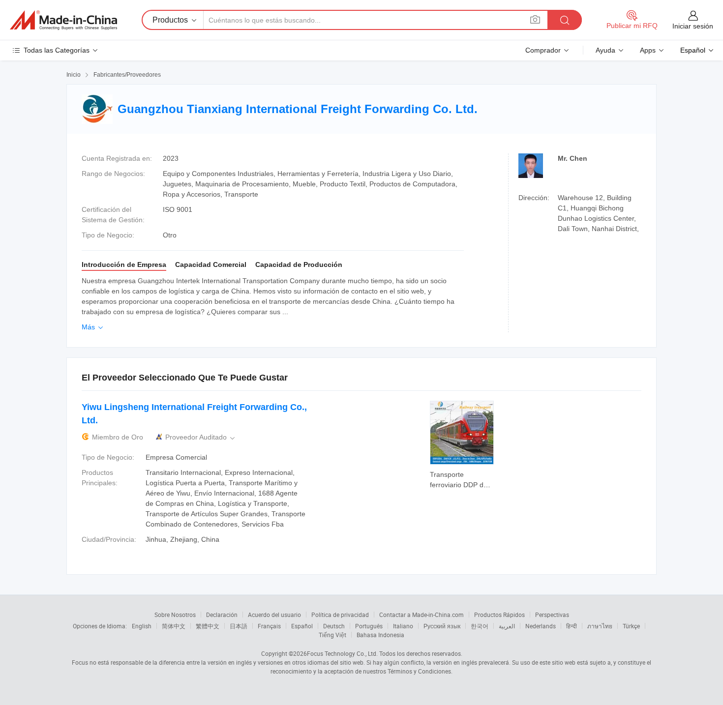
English (141, 626)
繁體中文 (207, 626)
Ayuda (605, 50)
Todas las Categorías (57, 50)
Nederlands (540, 626)
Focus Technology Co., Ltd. (342, 653)
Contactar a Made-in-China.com (421, 614)
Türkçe (631, 626)
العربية (507, 626)
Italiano (403, 626)
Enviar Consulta (462, 478)
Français (269, 626)
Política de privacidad (340, 614)
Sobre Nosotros (175, 614)
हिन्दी (571, 626)
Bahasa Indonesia (380, 635)
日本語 (238, 626)
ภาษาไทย (599, 626)
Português (369, 626)
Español (302, 626)
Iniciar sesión (692, 26)
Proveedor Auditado (201, 437)
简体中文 (173, 626)
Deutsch (334, 626)
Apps (648, 50)
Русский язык (441, 626)
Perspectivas (552, 614)
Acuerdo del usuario (274, 614)
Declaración (222, 614)
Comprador (543, 50)
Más (93, 327)
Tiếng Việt (332, 635)
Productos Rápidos (499, 614)
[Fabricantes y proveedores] (63, 20)
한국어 (479, 626)
